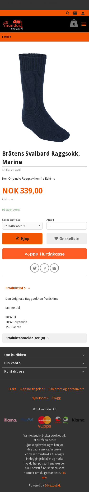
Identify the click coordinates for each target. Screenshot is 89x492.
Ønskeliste (68, 238)
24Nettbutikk (53, 485)
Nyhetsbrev (40, 398)
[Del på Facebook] (44, 268)
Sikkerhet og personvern (66, 389)
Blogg (56, 398)
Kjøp (25, 238)
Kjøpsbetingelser (32, 389)
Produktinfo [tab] (15, 288)
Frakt (12, 389)
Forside (6, 36)
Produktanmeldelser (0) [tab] (25, 338)
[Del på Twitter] (34, 268)
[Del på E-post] (54, 268)
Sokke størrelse (11, 219)
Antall (50, 219)
